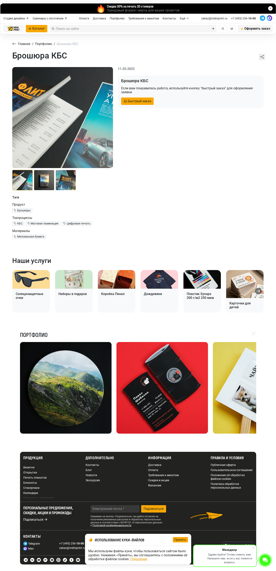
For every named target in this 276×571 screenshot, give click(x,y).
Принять (180, 539)
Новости (91, 475)
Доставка (99, 18)
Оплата (84, 18)
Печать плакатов (35, 477)
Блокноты (30, 482)
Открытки (30, 472)
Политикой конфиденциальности (112, 525)
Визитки (29, 467)
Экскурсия (93, 480)
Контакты (169, 18)
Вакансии (154, 485)
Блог (89, 470)
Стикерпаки (31, 487)
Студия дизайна (14, 18)
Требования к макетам (143, 18)
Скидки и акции (158, 480)
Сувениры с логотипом (48, 18)
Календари (30, 493)
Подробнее (138, 559)
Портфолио (117, 18)
